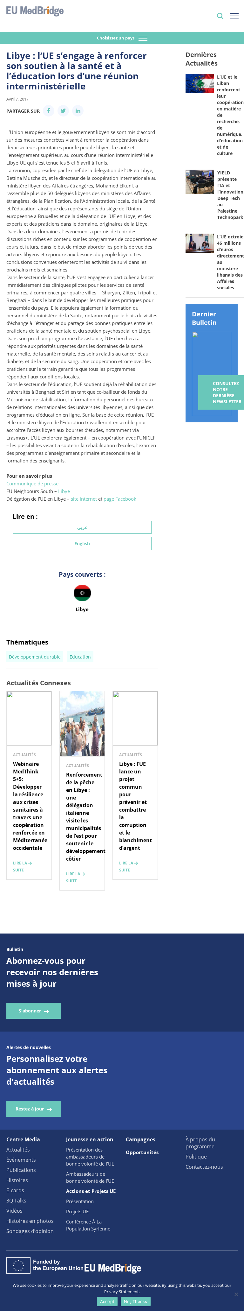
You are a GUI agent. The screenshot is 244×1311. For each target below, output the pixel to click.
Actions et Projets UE (91, 1191)
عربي (82, 527)
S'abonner (30, 1011)
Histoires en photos (30, 1220)
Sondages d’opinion (30, 1231)
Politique (196, 1156)
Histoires (17, 1180)
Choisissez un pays (116, 38)
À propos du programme (200, 1143)
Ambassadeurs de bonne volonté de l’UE (90, 1177)
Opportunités (142, 1152)
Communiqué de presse (32, 483)
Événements (21, 1159)
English (82, 543)
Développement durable (35, 657)
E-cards (15, 1190)
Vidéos (14, 1210)
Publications (21, 1170)
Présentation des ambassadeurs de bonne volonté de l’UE (90, 1156)
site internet (84, 499)
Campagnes (140, 1139)
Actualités (18, 1149)
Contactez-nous (204, 1166)
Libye (64, 491)
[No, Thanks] (236, 1294)
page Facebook (120, 499)
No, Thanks (135, 1301)
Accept (107, 1301)
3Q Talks (16, 1200)
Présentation (80, 1201)
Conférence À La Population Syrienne (88, 1225)
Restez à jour (30, 1109)
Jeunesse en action (89, 1139)
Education (80, 657)
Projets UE (77, 1211)
